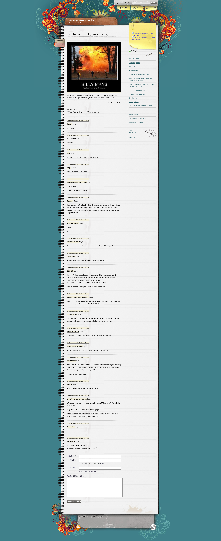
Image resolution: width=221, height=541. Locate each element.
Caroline (70, 201)
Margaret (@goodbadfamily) (77, 182)
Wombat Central (73, 242)
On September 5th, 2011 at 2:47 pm (78, 179)
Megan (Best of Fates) (75, 346)
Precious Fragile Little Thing (137, 94)
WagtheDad (71, 361)
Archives (151, 8)
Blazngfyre (71, 441)
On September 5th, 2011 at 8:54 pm (78, 294)
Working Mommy (73, 223)
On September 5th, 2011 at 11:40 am (78, 120)
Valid (132, 132)
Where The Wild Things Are (137, 90)
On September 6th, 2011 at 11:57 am (78, 328)
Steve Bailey (71, 256)
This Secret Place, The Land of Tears (140, 105)
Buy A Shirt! (132, 66)
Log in (130, 130)
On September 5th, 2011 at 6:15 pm (78, 238)
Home (123, 8)
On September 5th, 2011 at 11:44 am (78, 150)
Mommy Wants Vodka (81, 20)
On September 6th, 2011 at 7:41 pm (78, 423)
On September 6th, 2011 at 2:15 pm (78, 357)
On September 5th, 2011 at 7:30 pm (78, 253)
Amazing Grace (134, 102)
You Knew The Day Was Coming (87, 34)
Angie (69, 168)
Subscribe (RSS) (134, 59)
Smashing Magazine (153, 527)
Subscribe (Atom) (134, 63)
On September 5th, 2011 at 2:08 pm (78, 164)
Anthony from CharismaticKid (78, 297)
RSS (78, 527)
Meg (68, 153)
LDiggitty (70, 271)
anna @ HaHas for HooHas (77, 399)
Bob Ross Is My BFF (114, 103)
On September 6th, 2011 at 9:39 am (78, 311)
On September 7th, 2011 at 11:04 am (78, 438)
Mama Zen (71, 427)
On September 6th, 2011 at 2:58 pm (78, 381)
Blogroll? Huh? (133, 114)
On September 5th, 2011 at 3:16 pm (78, 197)
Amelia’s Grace (133, 70)
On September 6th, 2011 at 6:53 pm (78, 395)
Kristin (69, 124)
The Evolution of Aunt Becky (137, 118)
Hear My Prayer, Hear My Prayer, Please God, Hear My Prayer (141, 85)
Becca (69, 384)
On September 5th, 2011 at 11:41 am (78, 135)
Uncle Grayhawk (73, 331)
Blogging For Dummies (136, 122)
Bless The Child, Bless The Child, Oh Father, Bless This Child (140, 79)
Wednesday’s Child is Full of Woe (139, 74)
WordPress (132, 137)
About (137, 8)
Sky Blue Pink (133, 98)
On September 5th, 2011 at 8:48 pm (78, 267)
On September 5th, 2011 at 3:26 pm (78, 220)
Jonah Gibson (72, 314)
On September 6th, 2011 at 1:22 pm (78, 342)
